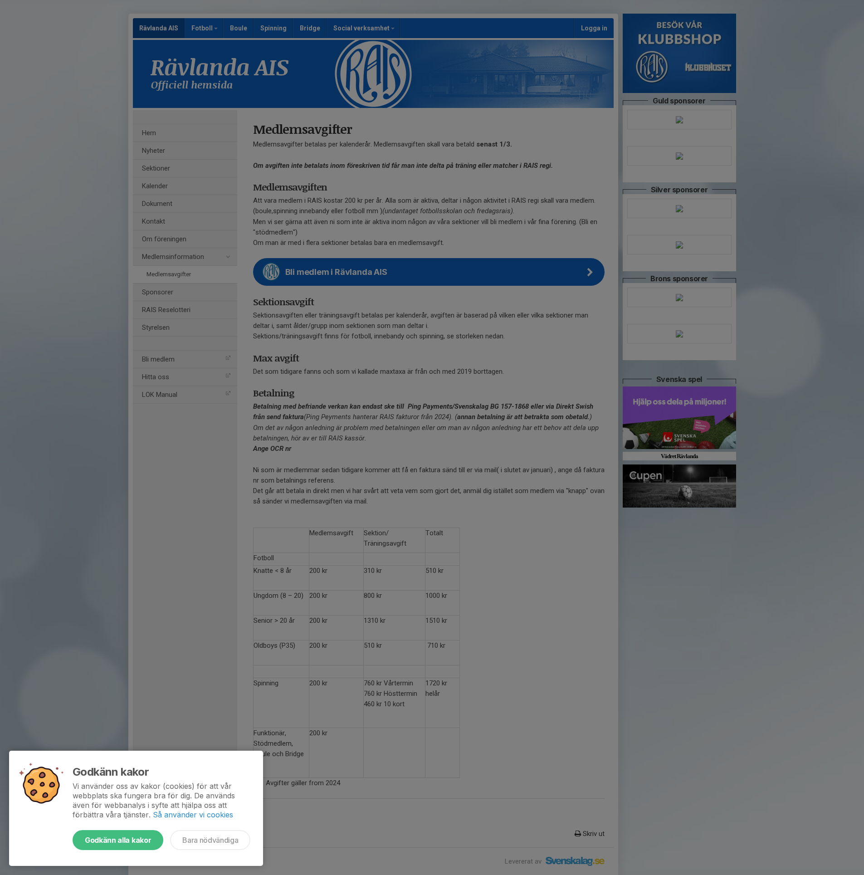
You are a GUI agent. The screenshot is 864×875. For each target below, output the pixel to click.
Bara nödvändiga (210, 840)
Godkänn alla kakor (118, 840)
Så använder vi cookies (193, 814)
